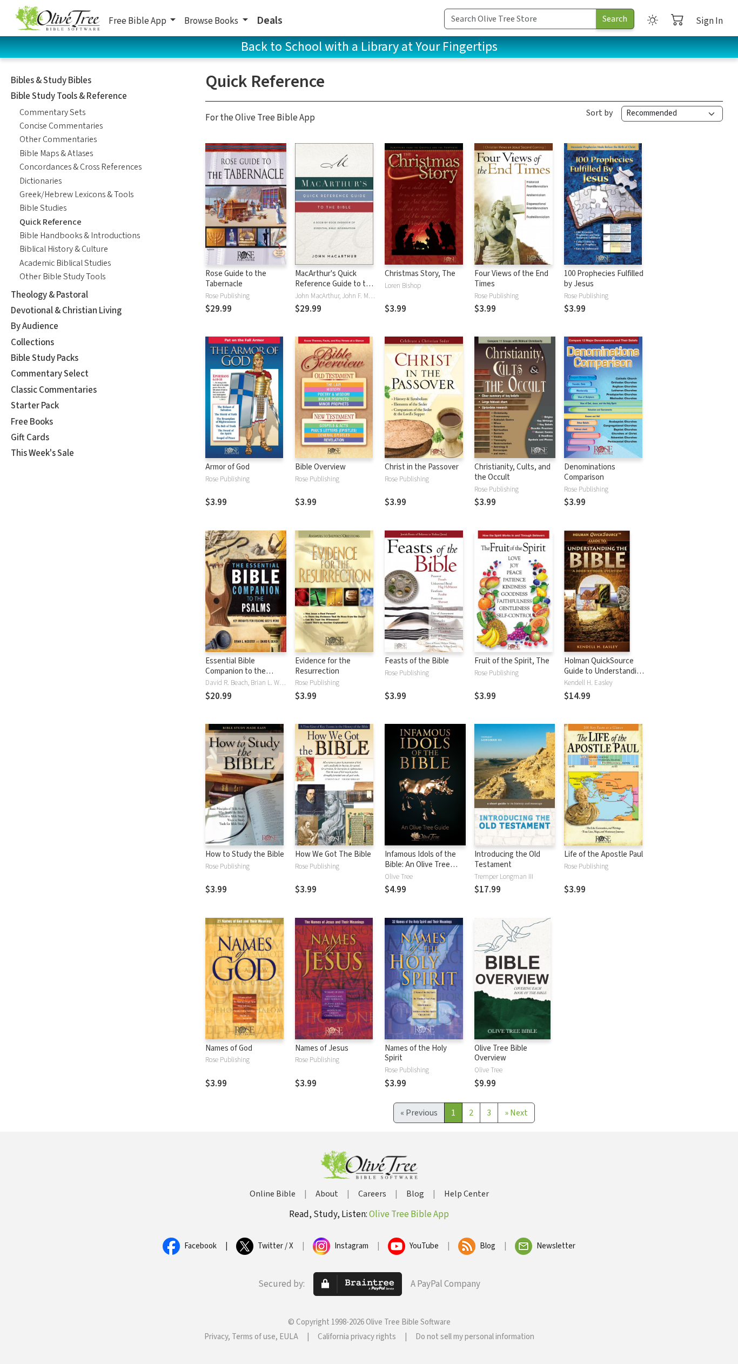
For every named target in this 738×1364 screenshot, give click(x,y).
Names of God (228, 1048)
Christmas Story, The (420, 273)
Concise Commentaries (61, 126)
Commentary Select (50, 373)
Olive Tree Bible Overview (500, 1053)
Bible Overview (320, 467)
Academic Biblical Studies (65, 263)
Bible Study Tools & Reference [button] (69, 96)
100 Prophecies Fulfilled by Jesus (603, 279)
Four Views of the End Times (511, 279)
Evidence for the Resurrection (323, 666)
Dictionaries (40, 181)
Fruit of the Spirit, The (511, 661)
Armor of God (227, 467)
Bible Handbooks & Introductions (79, 235)
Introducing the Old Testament (507, 859)
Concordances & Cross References (80, 167)
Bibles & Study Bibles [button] (51, 80)
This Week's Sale (42, 453)
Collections (32, 342)
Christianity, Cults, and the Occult (512, 472)
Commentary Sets (52, 112)
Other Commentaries (58, 139)
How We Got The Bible (333, 854)
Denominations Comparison (589, 472)
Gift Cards (30, 437)
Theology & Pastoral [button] (49, 294)
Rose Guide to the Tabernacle (235, 279)
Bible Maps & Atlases (56, 153)
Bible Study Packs (44, 358)
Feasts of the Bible (417, 661)
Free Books (32, 421)
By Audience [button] (34, 326)
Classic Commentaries (54, 390)
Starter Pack (35, 405)
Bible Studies (42, 208)
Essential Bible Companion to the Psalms (235, 671)
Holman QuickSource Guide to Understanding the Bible (604, 671)
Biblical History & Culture (63, 249)
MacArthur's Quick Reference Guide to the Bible (334, 284)
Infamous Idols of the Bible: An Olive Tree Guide (420, 865)
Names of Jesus (321, 1048)
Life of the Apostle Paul (603, 854)
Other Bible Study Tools (62, 277)
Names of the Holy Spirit (416, 1053)
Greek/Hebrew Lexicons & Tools (76, 194)
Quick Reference (50, 222)
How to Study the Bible (244, 854)
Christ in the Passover (422, 467)
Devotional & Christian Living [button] (66, 310)
